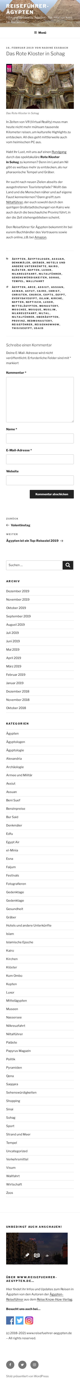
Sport (10, 1126)
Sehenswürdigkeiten (29, 277)
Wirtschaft (14, 1184)
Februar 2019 (15, 675)
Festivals (12, 875)
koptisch (33, 302)
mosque (35, 309)
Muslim (49, 309)
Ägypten (19, 259)
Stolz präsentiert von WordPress (27, 1376)
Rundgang (59, 152)
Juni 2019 (13, 641)
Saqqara (12, 1084)
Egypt (60, 294)
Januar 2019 (15, 683)
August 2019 (15, 625)
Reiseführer (22, 324)
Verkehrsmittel (17, 1159)
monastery (48, 305)
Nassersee (14, 1017)
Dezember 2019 (17, 591)
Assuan (58, 259)
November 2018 (18, 700)
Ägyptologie (15, 750)
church (35, 294)
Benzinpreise (15, 809)
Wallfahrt (35, 281)
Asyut (30, 291)
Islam (44, 298)
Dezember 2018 (17, 691)
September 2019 (18, 616)
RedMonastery (39, 320)
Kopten (34, 270)
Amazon (40, 237)
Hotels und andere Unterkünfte (28, 925)
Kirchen (12, 959)
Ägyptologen (39, 259)
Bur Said (12, 817)
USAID (39, 328)
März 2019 (13, 666)
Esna (9, 859)
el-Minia (12, 850)
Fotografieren (16, 884)
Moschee (19, 309)
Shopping (13, 1101)
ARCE (32, 287)
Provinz (18, 320)
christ (54, 291)
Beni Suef (13, 800)
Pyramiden (14, 1067)
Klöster (19, 270)
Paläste (11, 1042)
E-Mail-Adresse (19, 450)
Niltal (44, 313)
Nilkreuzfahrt (24, 273)
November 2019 (18, 599)
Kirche (56, 298)
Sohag (54, 277)
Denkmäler (21, 262)
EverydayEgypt (24, 298)
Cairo (42, 291)
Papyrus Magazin (18, 1051)
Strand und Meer (18, 1134)
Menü (42, 32)
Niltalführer (14, 202)
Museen (12, 1009)
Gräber (38, 262)
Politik (10, 1059)
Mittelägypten (25, 305)
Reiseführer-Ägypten (27, 9)
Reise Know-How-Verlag (54, 1299)
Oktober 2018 (16, 708)
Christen (19, 294)
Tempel (18, 281)
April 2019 (13, 658)
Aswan (17, 291)
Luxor (47, 270)
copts (48, 294)
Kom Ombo (14, 976)
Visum (11, 1168)
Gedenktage (15, 892)
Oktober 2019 (16, 608)
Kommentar (16, 373)
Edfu (9, 834)
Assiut (43, 287)
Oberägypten (48, 317)
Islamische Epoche (19, 942)
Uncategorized (16, 1151)
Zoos (9, 1193)
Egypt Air (12, 842)
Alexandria (14, 758)
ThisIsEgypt (22, 328)
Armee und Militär (19, 775)
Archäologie (15, 767)
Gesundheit (14, 909)
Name (11, 429)
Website (12, 471)
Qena (10, 1076)
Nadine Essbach (55, 47)
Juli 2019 (12, 633)
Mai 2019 (12, 649)
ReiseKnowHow (47, 324)
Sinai (9, 1109)
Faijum (11, 867)
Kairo (53, 266)
